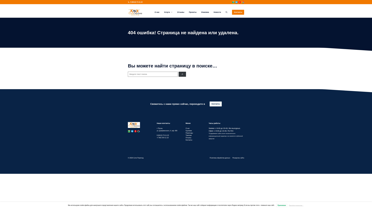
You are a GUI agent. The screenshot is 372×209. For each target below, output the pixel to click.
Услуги (167, 12)
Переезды (189, 133)
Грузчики (189, 130)
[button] (226, 12)
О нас (157, 12)
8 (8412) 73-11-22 (136, 2)
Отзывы (180, 12)
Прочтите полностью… (296, 205)
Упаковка (205, 12)
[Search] (182, 74)
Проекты (192, 12)
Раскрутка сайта (238, 158)
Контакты (238, 12)
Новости (217, 12)
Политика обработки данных (220, 158)
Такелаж (189, 135)
